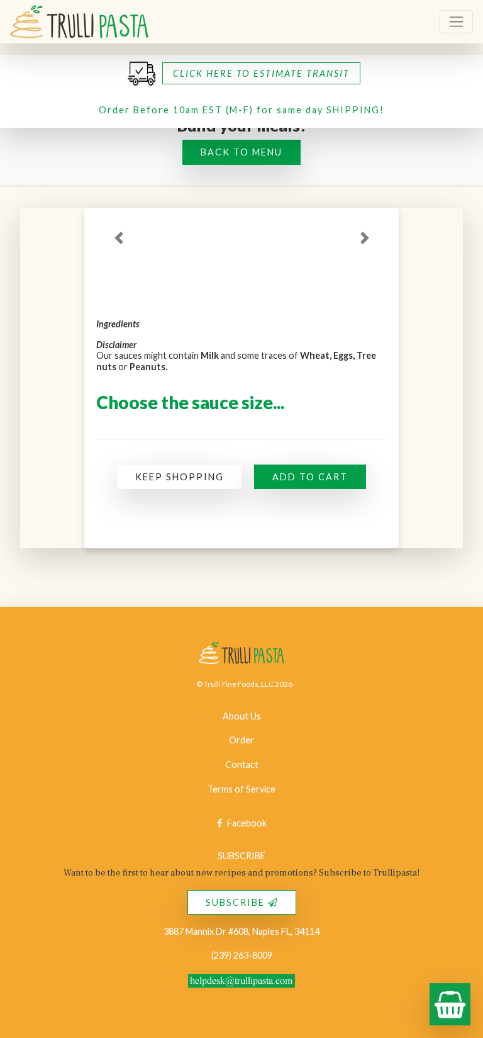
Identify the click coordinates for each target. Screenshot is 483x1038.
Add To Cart (310, 476)
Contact (241, 764)
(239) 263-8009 (241, 955)
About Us (242, 716)
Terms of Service (241, 789)
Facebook (247, 823)
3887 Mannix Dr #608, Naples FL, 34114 (241, 931)
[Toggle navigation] (456, 21)
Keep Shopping (179, 476)
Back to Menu (241, 152)
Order (241, 740)
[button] (79, 21)
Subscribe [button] (237, 902)
